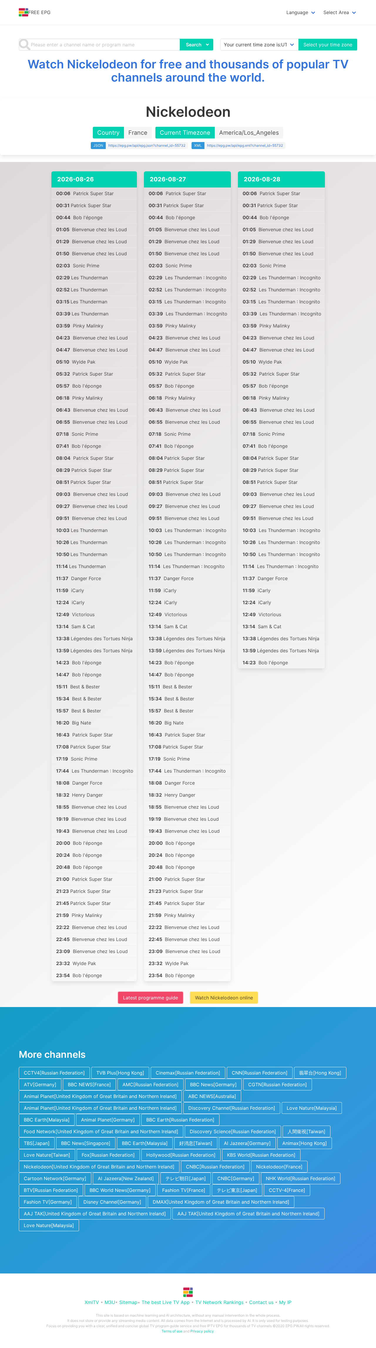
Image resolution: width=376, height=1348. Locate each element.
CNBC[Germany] (235, 1178)
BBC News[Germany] (213, 1084)
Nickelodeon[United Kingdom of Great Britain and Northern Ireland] (99, 1167)
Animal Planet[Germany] (108, 1120)
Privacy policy (202, 1331)
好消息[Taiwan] (195, 1143)
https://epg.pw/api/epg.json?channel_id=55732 (146, 145)
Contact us (261, 1302)
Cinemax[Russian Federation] (188, 1073)
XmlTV (92, 1302)
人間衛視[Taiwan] (306, 1131)
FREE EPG (39, 12)
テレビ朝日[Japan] (185, 1178)
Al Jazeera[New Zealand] (126, 1178)
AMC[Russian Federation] (150, 1084)
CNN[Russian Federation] (260, 1073)
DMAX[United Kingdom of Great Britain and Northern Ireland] (221, 1202)
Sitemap (128, 1302)
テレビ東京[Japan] (237, 1190)
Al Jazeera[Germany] (247, 1143)
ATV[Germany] (40, 1084)
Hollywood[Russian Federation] (181, 1155)
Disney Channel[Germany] (112, 1202)
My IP (285, 1302)
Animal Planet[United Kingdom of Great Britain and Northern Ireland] (100, 1096)
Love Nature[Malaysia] (312, 1108)
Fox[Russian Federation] (108, 1155)
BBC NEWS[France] (89, 1084)
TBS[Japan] (37, 1143)
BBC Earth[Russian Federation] (180, 1120)
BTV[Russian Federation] (51, 1190)
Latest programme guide (150, 998)
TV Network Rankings (219, 1302)
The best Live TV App (166, 1302)
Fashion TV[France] (183, 1190)
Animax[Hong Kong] (304, 1143)
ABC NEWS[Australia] (212, 1096)
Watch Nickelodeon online (224, 998)
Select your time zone (327, 45)
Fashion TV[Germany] (48, 1202)
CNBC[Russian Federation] (215, 1167)
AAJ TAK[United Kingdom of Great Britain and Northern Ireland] (95, 1214)
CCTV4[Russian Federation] (54, 1073)
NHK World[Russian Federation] (300, 1178)
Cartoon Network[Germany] (55, 1178)
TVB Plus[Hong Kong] (120, 1073)
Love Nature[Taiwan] (47, 1155)
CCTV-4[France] (287, 1190)
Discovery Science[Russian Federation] (233, 1131)
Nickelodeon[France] (279, 1167)
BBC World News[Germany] (120, 1190)
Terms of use (172, 1331)
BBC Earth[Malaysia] (47, 1120)
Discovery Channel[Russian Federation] (231, 1108)
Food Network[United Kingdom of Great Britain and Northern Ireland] (101, 1131)
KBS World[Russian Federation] (261, 1155)
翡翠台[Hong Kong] (320, 1073)
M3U (110, 1302)
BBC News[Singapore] (85, 1143)
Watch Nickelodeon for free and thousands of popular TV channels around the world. (188, 71)
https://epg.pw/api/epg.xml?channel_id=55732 (245, 145)
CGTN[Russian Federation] (277, 1084)
